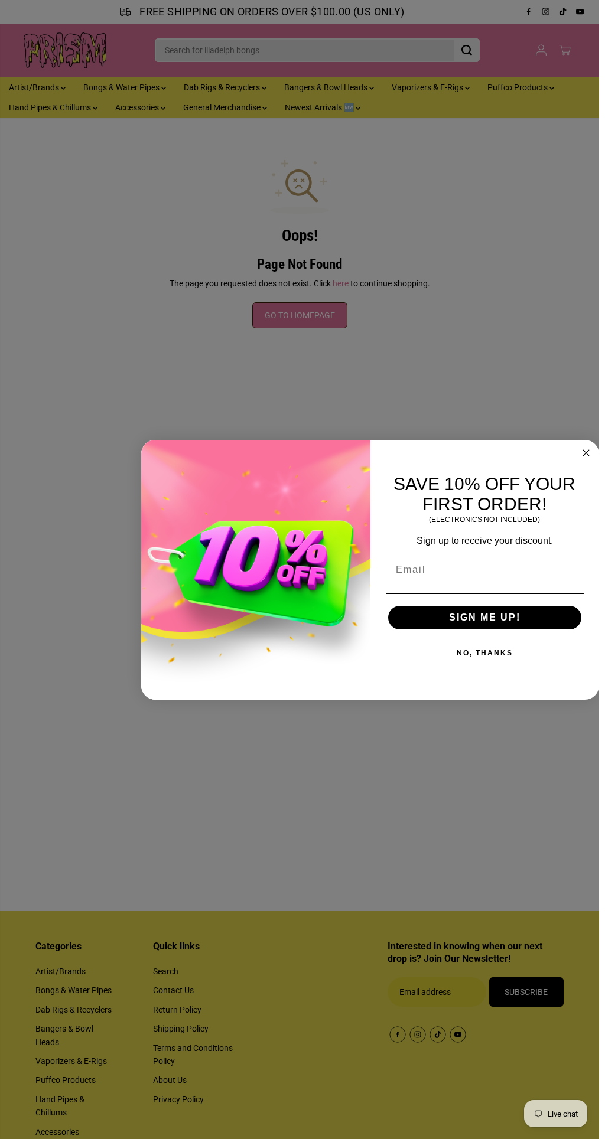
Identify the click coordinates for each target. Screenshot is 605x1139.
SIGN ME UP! (485, 617)
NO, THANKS (485, 653)
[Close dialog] (586, 453)
